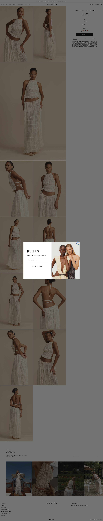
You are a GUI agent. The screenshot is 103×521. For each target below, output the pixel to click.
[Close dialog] (78, 243)
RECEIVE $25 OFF (37, 266)
